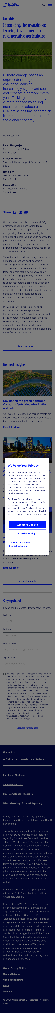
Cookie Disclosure (18, 546)
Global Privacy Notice (19, 542)
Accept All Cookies (27, 524)
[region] (28, 506)
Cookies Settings (27, 533)
